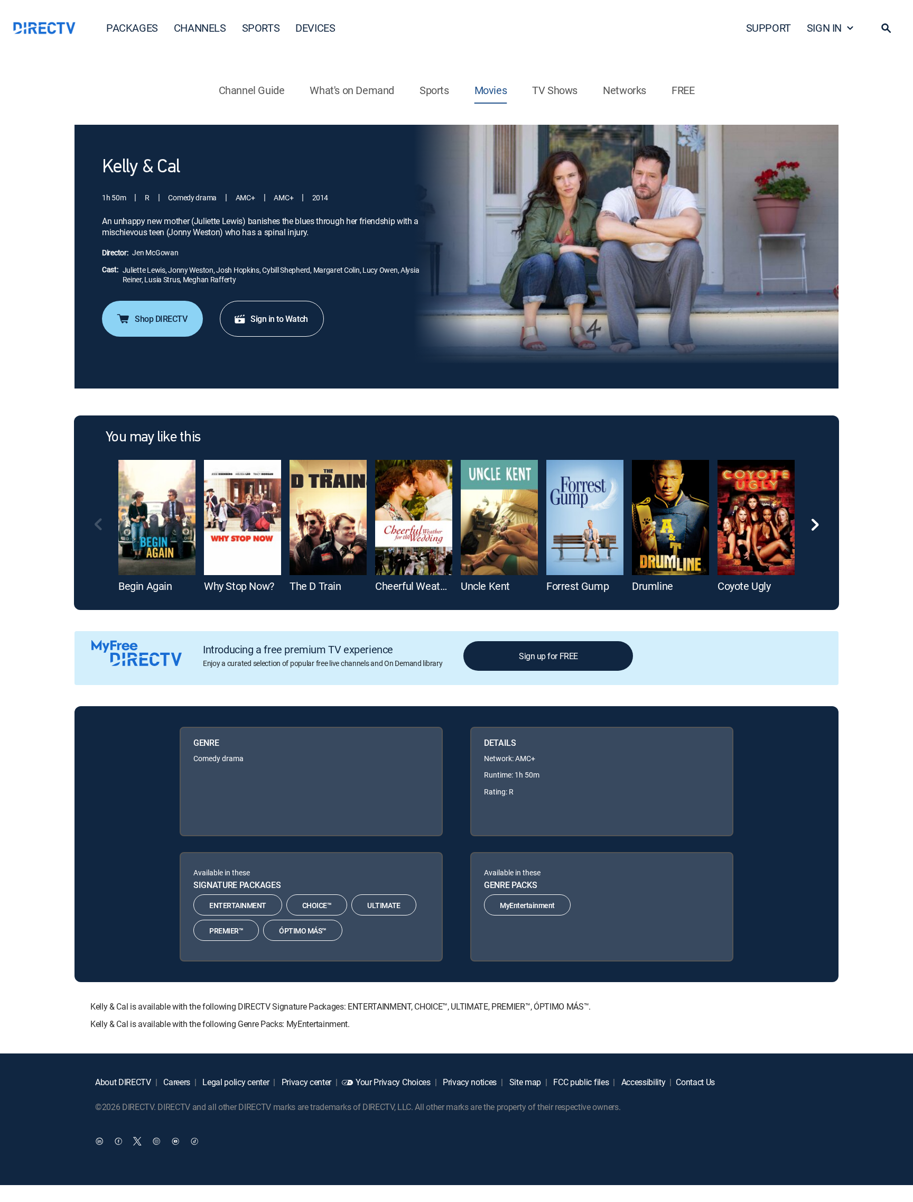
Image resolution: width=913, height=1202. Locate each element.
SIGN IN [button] (824, 28)
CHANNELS (200, 28)
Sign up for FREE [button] (548, 656)
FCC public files (580, 1082)
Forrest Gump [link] (577, 586)
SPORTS (261, 28)
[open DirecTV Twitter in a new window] (137, 1141)
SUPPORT (768, 28)
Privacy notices (469, 1082)
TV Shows (554, 90)
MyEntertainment (527, 905)
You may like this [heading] (153, 437)
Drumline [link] (652, 586)
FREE (683, 90)
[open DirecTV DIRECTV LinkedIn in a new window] (99, 1141)
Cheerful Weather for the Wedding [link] (452, 586)
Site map (524, 1082)
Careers (176, 1082)
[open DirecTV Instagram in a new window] (156, 1141)
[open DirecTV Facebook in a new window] (118, 1141)
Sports (434, 90)
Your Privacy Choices (393, 1082)
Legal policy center (235, 1082)
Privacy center (305, 1082)
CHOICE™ (317, 905)
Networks (624, 90)
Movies (490, 90)
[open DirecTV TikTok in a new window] (194, 1141)
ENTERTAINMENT (237, 905)
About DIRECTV (123, 1082)
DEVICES (315, 28)
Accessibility (642, 1082)
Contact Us (695, 1082)
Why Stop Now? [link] (239, 586)
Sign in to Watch (279, 319)
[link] (156, 517)
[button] (886, 28)
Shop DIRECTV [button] (161, 319)
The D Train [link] (315, 586)
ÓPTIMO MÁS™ (303, 931)
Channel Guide (252, 90)
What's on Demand (352, 90)
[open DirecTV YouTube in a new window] (175, 1141)
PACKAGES (132, 28)
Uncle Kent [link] (485, 586)
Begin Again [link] (145, 586)
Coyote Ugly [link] (744, 586)
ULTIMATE (383, 905)
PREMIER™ (226, 931)
